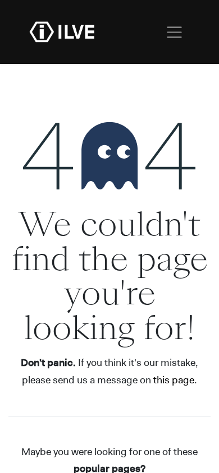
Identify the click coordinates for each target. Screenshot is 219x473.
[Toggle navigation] (174, 32)
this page (173, 380)
